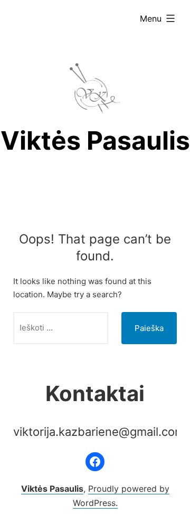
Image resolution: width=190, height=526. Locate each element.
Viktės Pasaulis (95, 140)
